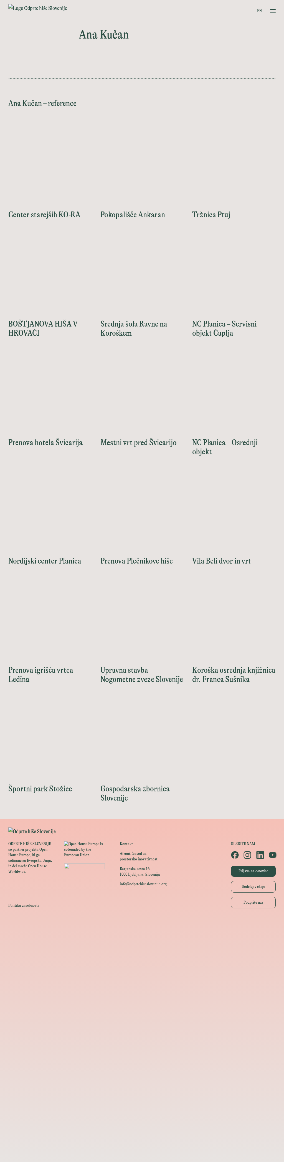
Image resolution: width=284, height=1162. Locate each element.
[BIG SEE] (142, 1150)
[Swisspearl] (142, 1075)
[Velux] (142, 1000)
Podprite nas (253, 902)
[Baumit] (142, 1063)
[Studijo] (142, 1138)
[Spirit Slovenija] (142, 975)
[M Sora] (142, 1013)
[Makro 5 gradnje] (142, 1088)
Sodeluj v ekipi (253, 886)
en (259, 11)
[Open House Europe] (142, 925)
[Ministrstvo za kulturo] (142, 950)
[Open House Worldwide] (142, 938)
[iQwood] (142, 1050)
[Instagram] (247, 855)
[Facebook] (234, 855)
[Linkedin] (259, 855)
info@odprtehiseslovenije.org (143, 884)
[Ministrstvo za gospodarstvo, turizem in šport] (142, 963)
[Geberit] (142, 1100)
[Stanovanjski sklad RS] (142, 1025)
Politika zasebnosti (23, 905)
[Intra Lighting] (142, 988)
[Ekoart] (142, 1038)
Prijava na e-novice (253, 871)
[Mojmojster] (142, 1125)
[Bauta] (142, 1113)
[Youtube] (272, 855)
